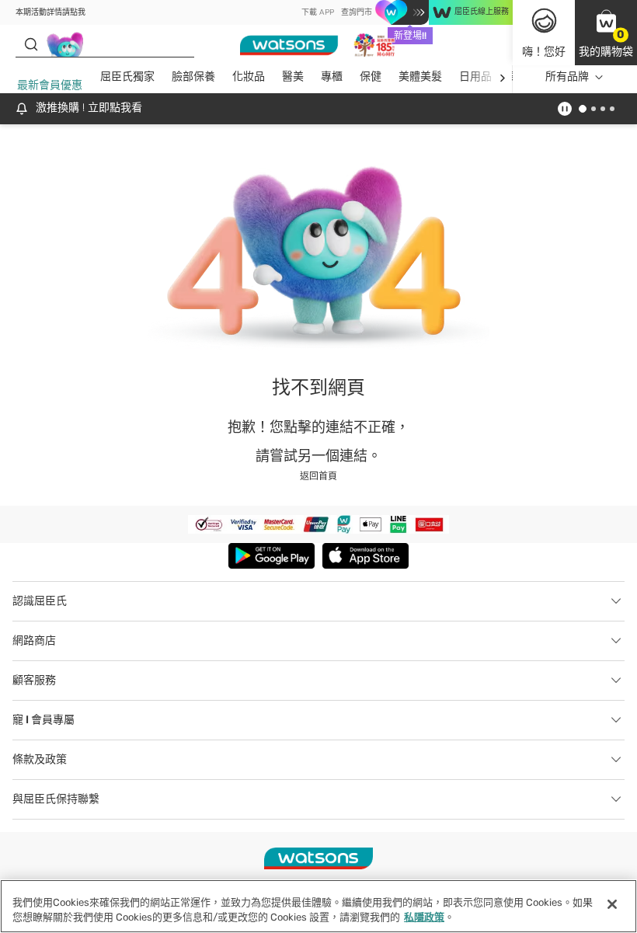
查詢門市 (356, 12)
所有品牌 (567, 76)
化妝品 (248, 76)
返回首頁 (318, 476)
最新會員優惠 (49, 85)
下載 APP (317, 12)
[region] (318, 906)
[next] (502, 77)
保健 (370, 76)
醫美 (293, 76)
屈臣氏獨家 (127, 76)
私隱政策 (424, 917)
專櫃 (332, 76)
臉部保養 (193, 76)
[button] (606, 32)
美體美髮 (420, 76)
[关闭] (612, 904)
